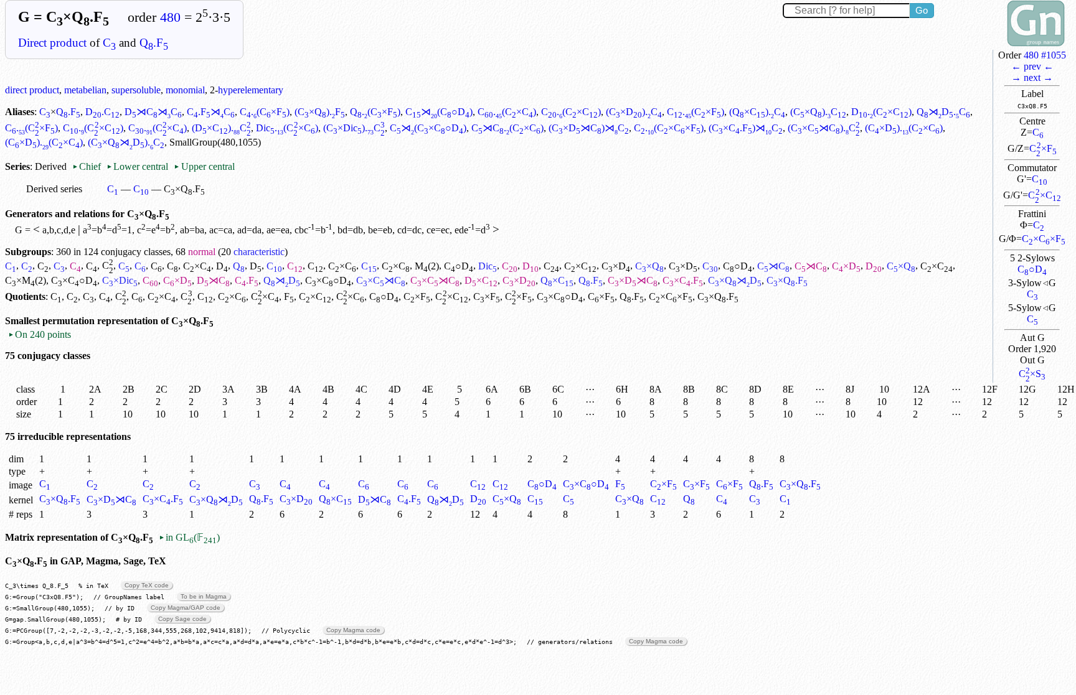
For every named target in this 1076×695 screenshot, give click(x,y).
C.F (246, 280)
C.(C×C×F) (669, 128)
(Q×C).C (757, 111)
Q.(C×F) (375, 111)
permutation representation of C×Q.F (128, 320)
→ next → (1032, 77)
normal (201, 251)
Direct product (52, 42)
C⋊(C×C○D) (428, 128)
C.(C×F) (265, 111)
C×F (1042, 148)
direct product (32, 90)
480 (170, 17)
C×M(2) (25, 280)
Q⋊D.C (943, 111)
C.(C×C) (507, 111)
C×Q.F (800, 483)
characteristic (259, 251)
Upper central (204, 166)
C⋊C (773, 266)
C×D (616, 266)
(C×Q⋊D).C (126, 142)
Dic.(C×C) (287, 128)
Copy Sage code (182, 618)
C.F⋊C (211, 111)
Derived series (54, 189)
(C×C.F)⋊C (746, 128)
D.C (102, 111)
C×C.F (683, 280)
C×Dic (120, 280)
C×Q (649, 266)
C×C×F (1043, 238)
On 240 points (39, 334)
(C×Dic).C (354, 128)
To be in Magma (204, 596)
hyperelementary (250, 90)
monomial (185, 90)
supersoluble (136, 90)
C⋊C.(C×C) (507, 128)
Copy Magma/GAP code (185, 607)
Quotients (25, 296)
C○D (1032, 269)
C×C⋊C (380, 280)
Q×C (556, 280)
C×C (1044, 195)
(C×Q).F (320, 111)
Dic (487, 266)
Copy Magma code (353, 630)
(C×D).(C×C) (904, 128)
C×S (1032, 373)
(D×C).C (221, 128)
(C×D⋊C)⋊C (589, 128)
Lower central (137, 166)
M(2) (427, 266)
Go (921, 10)
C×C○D (74, 280)
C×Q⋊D (735, 280)
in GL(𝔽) (189, 537)
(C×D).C (634, 111)
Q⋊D (281, 280)
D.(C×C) (881, 111)
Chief (87, 166)
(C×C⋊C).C (824, 128)
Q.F (153, 42)
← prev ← (1032, 66)
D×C (481, 280)
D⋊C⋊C (153, 111)
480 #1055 (1045, 55)
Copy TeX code (147, 585)
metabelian (85, 90)
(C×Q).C (818, 111)
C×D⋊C (633, 280)
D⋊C (213, 280)
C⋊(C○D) (439, 111)
